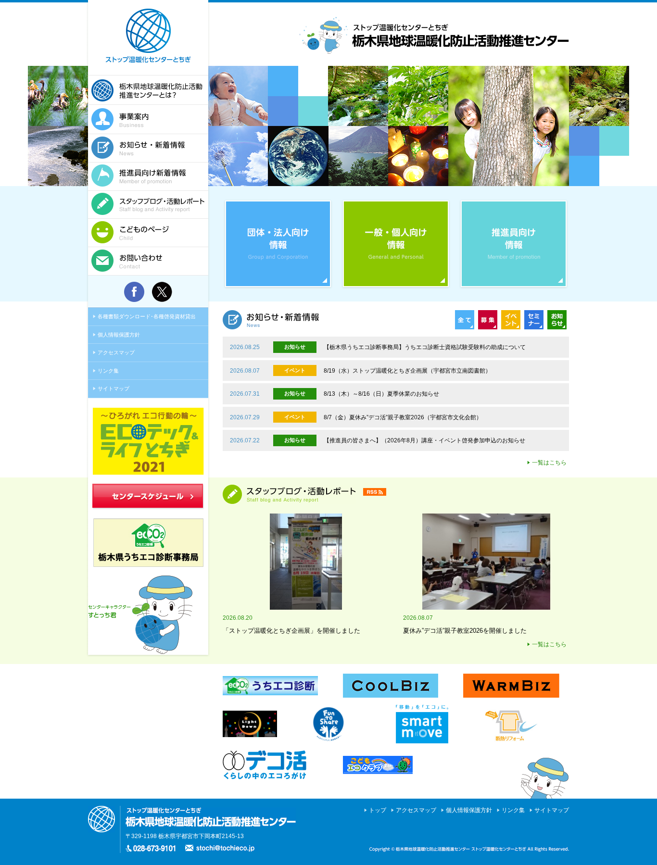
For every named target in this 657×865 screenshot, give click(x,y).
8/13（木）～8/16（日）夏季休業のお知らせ (381, 393)
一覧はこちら (549, 462)
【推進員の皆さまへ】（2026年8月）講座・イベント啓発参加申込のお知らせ (424, 440)
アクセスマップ (116, 352)
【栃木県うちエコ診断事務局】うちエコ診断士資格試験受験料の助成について (425, 347)
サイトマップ (113, 388)
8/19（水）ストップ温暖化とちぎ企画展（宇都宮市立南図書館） (407, 370)
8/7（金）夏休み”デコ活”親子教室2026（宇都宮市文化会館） (403, 417)
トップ (377, 810)
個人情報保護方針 (119, 335)
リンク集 (108, 371)
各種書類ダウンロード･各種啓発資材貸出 (147, 316)
